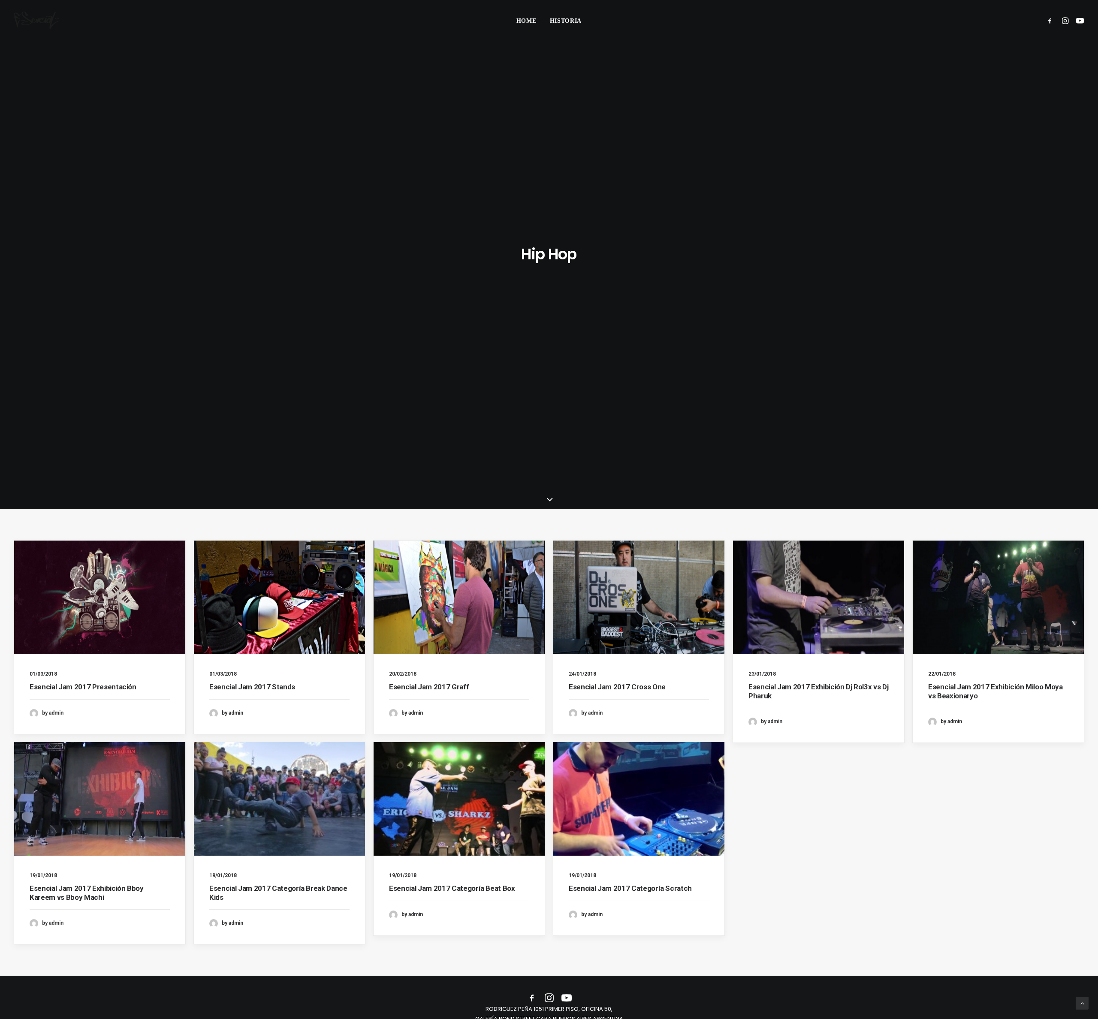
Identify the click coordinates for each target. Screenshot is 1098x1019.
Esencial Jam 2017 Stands (252, 686)
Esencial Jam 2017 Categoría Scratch (630, 888)
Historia (566, 21)
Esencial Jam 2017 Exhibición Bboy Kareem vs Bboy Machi (87, 892)
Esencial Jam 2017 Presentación (83, 686)
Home (526, 21)
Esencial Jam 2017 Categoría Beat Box (452, 888)
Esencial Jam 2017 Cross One (617, 686)
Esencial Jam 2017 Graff (429, 686)
